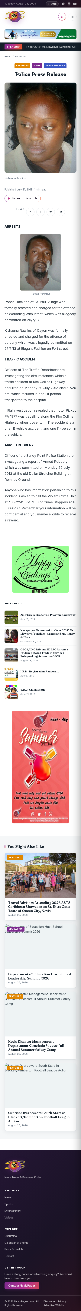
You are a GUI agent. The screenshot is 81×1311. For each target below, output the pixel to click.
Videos (9, 1217)
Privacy (62, 1301)
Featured (20, 56)
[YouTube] (74, 3)
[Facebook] (63, 3)
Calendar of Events (16, 1242)
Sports (9, 1204)
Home (8, 56)
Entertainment (13, 1210)
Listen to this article (22, 198)
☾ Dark (52, 3)
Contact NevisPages (22, 1285)
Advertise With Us (54, 1305)
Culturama (11, 1235)
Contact (9, 1256)
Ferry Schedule (14, 1249)
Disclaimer (50, 1301)
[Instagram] (69, 3)
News (8, 1197)
